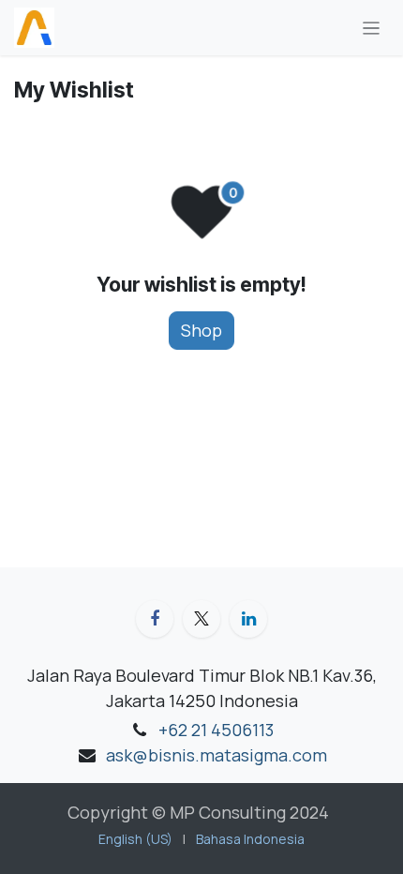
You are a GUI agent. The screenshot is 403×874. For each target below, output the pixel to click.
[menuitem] (135, 838)
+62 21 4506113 (216, 729)
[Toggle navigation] (371, 27)
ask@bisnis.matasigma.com (216, 755)
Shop (201, 330)
